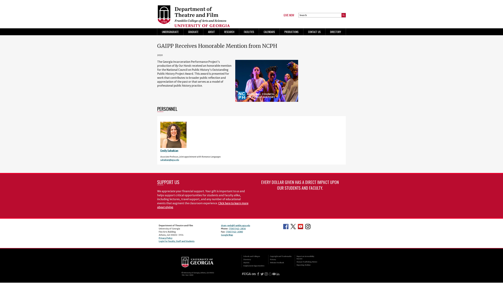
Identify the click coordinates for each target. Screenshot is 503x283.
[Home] (203, 13)
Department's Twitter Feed (293, 226)
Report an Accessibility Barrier (305, 257)
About (211, 32)
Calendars (269, 32)
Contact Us (314, 32)
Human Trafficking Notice (307, 262)
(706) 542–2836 (237, 228)
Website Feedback (277, 263)
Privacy (273, 259)
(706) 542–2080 (234, 231)
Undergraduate (170, 32)
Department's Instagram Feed (307, 226)
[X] (262, 274)
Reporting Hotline (304, 265)
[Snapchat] (270, 274)
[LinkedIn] (278, 274)
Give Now (289, 15)
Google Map (227, 235)
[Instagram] (266, 274)
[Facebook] (258, 274)
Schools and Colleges (251, 256)
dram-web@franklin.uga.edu (235, 225)
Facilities (249, 32)
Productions (291, 32)
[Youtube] (274, 274)
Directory (247, 259)
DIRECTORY (335, 32)
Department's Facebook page (285, 226)
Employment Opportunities (253, 266)
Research (229, 32)
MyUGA (246, 263)
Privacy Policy (165, 238)
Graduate (193, 32)
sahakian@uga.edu (169, 160)
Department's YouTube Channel (300, 226)
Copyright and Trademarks (281, 256)
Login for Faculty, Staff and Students (177, 241)
